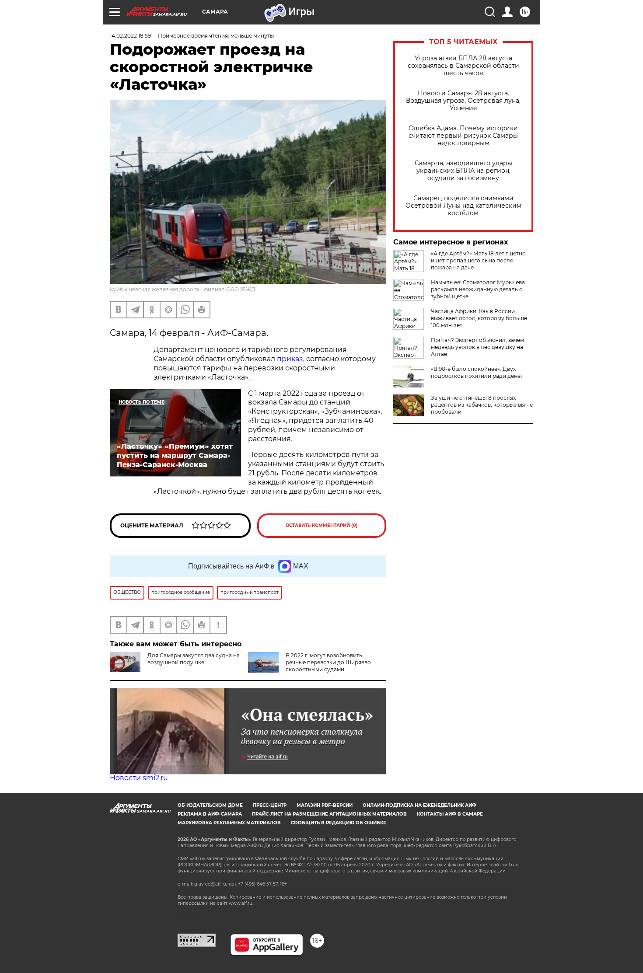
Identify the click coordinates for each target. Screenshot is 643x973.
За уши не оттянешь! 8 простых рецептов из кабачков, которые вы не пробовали (482, 404)
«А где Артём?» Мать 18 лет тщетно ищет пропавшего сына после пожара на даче (478, 260)
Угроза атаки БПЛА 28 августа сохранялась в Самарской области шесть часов (463, 66)
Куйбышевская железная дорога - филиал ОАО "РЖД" (183, 289)
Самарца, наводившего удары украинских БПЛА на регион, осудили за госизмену (463, 171)
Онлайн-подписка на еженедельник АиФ (419, 805)
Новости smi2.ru (139, 778)
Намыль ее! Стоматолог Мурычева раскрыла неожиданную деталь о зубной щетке (478, 289)
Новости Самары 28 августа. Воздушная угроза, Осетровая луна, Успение (463, 101)
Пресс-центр (270, 805)
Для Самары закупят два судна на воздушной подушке (193, 659)
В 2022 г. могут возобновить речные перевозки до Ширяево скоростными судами (328, 662)
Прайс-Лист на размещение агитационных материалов (329, 814)
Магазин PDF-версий (325, 805)
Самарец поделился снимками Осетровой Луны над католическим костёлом (463, 206)
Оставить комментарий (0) (322, 525)
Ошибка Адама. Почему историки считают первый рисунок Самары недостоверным (463, 136)
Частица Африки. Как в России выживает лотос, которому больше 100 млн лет (479, 318)
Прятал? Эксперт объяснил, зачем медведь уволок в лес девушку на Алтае (477, 347)
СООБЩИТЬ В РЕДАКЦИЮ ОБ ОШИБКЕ (338, 823)
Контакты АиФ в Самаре (450, 814)
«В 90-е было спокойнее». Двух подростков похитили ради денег (477, 372)
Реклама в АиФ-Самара (210, 814)
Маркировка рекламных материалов (229, 823)
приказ (290, 359)
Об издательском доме (210, 805)
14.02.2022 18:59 (130, 35)
